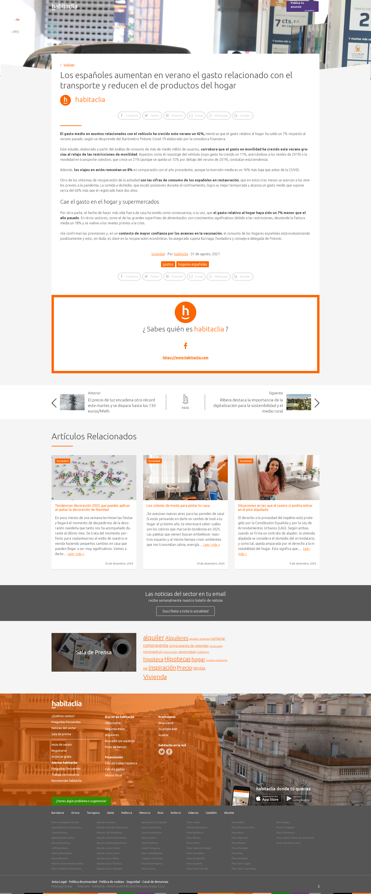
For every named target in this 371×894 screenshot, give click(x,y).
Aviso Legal (59, 881)
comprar (218, 638)
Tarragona (93, 812)
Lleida (110, 812)
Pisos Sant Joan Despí (244, 868)
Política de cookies (111, 881)
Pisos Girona (148, 868)
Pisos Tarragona (285, 827)
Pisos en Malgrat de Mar (65, 822)
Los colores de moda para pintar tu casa (178, 505)
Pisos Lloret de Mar (197, 868)
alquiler (153, 637)
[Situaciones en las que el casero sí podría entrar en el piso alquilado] (277, 477)
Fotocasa (84, 886)
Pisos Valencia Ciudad (199, 848)
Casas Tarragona (150, 848)
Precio (184, 668)
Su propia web (167, 729)
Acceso (163, 735)
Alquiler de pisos (106, 822)
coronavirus (153, 652)
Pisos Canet (193, 843)
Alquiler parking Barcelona (111, 843)
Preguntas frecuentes (66, 722)
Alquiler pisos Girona (108, 848)
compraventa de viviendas (189, 646)
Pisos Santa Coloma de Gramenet (295, 837)
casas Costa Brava (151, 827)
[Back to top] (361, 884)
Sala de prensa (61, 734)
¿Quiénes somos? (63, 716)
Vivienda (155, 676)
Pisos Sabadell (240, 858)
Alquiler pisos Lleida (108, 853)
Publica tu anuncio (302, 7)
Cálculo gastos (115, 769)
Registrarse (59, 750)
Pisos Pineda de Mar (243, 827)
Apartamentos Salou (63, 837)
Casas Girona (148, 837)
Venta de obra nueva (289, 843)
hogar (198, 659)
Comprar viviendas (151, 858)
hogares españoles (192, 264)
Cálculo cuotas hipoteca (121, 763)
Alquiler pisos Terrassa (109, 863)
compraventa (155, 645)
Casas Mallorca (149, 843)
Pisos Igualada (194, 863)
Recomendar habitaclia (67, 780)
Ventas (199, 668)
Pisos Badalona (195, 832)
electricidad (187, 652)
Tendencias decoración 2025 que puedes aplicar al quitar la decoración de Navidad (92, 508)
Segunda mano (115, 729)
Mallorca (126, 812)
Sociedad (158, 254)
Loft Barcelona (60, 848)
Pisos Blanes (193, 837)
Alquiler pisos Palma (108, 858)
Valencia (193, 812)
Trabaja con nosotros (65, 774)
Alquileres (177, 638)
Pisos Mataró (239, 843)
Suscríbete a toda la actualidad (185, 611)
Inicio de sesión (62, 744)
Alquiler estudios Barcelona (112, 827)
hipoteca (153, 659)
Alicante (229, 812)
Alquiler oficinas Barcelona (111, 837)
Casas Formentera (151, 832)
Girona (75, 812)
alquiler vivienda (199, 638)
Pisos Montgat (240, 848)
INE (145, 668)
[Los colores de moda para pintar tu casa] (185, 477)
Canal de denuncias (155, 881)
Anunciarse (165, 723)
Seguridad (133, 881)
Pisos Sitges (283, 822)
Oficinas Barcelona (197, 827)
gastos (168, 264)
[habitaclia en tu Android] (298, 801)
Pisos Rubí (237, 853)
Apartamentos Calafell (154, 822)
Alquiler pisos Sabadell (109, 868)
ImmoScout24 (116, 886)
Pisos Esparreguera (152, 863)
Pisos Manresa (240, 837)
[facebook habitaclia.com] (169, 751)
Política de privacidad (83, 881)
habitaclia (90, 99)
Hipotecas (177, 659)
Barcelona (58, 812)
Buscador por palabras (120, 741)
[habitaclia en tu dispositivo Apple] (269, 801)
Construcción (216, 646)
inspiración (162, 667)
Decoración (170, 651)
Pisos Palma (238, 822)
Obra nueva (112, 723)
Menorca (144, 812)
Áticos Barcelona (61, 843)
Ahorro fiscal (113, 775)
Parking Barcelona (62, 853)
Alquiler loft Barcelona (109, 832)
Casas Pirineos (59, 832)
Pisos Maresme (60, 858)
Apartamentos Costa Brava (67, 827)
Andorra (176, 812)
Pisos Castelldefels (152, 853)
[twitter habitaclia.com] (161, 751)
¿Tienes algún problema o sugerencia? (81, 801)
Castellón (211, 812)
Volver (69, 65)
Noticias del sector (64, 728)
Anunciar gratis (61, 756)
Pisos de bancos (115, 747)
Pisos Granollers (195, 853)
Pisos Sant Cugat (241, 863)
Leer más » (76, 554)
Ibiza (160, 812)
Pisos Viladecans (286, 832)
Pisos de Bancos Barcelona (66, 868)
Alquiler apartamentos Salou (68, 863)
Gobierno (202, 652)
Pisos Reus (237, 832)
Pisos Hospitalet (196, 858)
